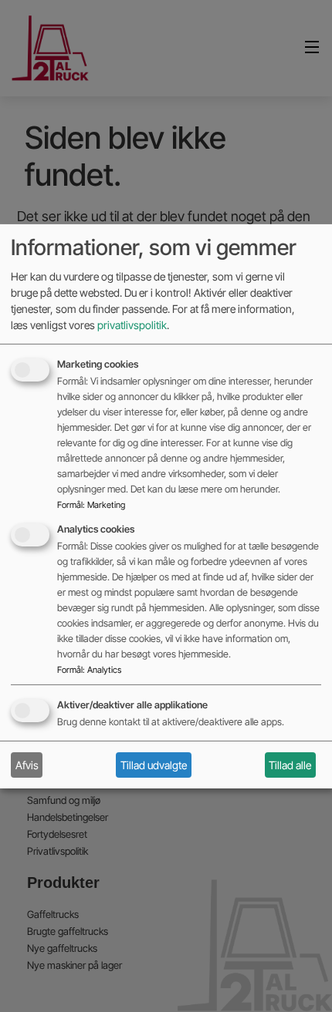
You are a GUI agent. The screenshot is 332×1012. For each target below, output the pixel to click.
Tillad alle (290, 765)
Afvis (27, 765)
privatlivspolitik (132, 324)
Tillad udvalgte (153, 765)
